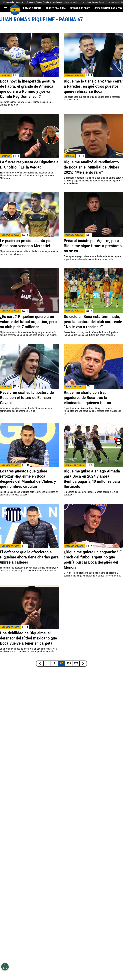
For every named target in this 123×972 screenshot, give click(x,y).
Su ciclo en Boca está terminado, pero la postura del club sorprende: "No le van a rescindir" (93, 322)
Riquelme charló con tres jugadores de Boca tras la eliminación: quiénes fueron (87, 398)
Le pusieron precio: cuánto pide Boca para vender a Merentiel (26, 243)
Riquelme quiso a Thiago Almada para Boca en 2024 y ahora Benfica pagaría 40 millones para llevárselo (92, 479)
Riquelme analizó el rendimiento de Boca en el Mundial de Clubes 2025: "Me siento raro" (91, 167)
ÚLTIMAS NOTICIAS (32, 8)
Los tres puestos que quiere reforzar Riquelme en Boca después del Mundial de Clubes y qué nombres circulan (28, 479)
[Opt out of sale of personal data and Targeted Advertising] (5, 966)
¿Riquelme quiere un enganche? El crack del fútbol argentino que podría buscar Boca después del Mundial (93, 559)
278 (69, 663)
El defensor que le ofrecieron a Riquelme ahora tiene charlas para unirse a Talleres (29, 557)
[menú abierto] (5, 8)
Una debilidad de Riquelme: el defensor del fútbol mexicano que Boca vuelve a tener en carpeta (28, 638)
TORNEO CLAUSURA (56, 8)
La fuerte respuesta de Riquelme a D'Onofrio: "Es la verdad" (29, 164)
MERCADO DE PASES (80, 8)
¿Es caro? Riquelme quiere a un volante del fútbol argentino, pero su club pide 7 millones (28, 322)
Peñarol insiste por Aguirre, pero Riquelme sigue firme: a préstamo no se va (93, 246)
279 (76, 663)
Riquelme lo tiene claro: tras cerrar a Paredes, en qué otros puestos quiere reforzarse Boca (93, 86)
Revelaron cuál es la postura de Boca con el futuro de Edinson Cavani (27, 398)
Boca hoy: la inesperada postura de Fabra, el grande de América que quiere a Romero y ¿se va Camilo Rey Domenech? (27, 89)
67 (61, 663)
